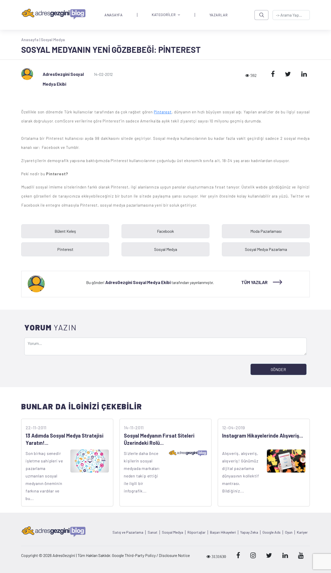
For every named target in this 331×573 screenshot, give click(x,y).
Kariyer (302, 532)
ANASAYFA (113, 15)
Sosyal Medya (53, 39)
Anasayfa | (31, 39)
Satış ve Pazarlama (127, 532)
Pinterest (162, 112)
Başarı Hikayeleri (223, 532)
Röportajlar (196, 532)
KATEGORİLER (164, 15)
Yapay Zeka (249, 532)
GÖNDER (278, 369)
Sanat (152, 532)
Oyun (288, 532)
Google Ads (271, 532)
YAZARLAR (218, 15)
